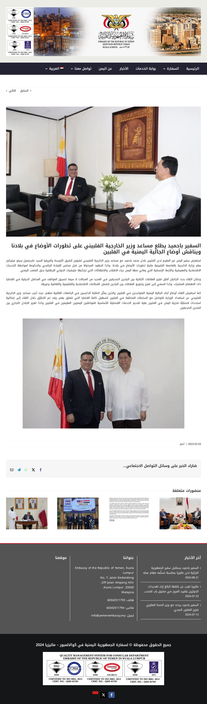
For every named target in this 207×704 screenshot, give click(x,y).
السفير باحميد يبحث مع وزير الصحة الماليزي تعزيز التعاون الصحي (172, 607)
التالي (12, 90)
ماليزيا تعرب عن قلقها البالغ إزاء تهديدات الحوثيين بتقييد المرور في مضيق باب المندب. (171, 589)
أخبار (182, 444)
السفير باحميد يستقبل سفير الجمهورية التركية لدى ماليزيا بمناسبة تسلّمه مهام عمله (171, 570)
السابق (24, 90)
